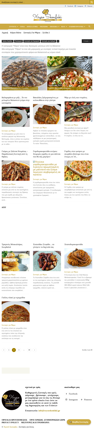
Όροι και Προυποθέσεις (14, 420)
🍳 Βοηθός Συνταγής (79, 422)
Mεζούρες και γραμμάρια (35, 422)
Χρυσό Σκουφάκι (10, 427)
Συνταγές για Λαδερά (48, 41)
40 (29, 350)
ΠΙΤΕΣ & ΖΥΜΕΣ (32, 26)
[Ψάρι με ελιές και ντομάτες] (78, 111)
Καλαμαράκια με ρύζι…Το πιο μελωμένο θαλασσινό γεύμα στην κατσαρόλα (16, 100)
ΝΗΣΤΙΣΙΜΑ (44, 26)
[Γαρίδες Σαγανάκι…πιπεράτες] (69, 75)
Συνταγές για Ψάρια (32, 33)
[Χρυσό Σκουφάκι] (47, 15)
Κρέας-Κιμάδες (7, 41)
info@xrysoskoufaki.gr (49, 410)
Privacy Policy (10, 422)
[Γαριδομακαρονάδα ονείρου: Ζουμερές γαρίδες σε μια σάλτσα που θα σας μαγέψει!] (47, 168)
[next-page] (35, 350)
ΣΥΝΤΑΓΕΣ (12, 26)
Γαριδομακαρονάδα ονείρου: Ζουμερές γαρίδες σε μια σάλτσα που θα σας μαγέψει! (46, 154)
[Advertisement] (47, 225)
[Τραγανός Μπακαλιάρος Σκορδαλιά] (16, 261)
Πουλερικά (18, 41)
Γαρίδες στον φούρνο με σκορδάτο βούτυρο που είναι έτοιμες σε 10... (76, 154)
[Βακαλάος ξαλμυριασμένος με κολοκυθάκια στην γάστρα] (47, 114)
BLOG (63, 26)
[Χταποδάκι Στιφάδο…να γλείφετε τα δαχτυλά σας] (47, 261)
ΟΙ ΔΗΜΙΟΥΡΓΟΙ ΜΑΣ (76, 26)
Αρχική (5, 33)
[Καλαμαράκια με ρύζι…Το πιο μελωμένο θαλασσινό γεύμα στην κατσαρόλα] (16, 117)
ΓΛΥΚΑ (22, 26)
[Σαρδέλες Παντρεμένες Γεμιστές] (24, 75)
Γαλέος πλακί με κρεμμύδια (13, 297)
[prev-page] (4, 350)
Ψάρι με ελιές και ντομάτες (75, 97)
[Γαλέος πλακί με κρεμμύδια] (16, 311)
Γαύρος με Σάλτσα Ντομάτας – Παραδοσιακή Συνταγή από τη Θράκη (15, 154)
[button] (89, 26)
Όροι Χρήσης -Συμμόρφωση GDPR (47, 420)
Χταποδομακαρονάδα (73, 244)
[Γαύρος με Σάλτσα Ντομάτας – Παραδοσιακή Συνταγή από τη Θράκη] (16, 171)
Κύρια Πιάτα (15, 33)
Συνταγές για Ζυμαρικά (31, 41)
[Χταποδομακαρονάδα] (78, 258)
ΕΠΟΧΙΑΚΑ (54, 26)
